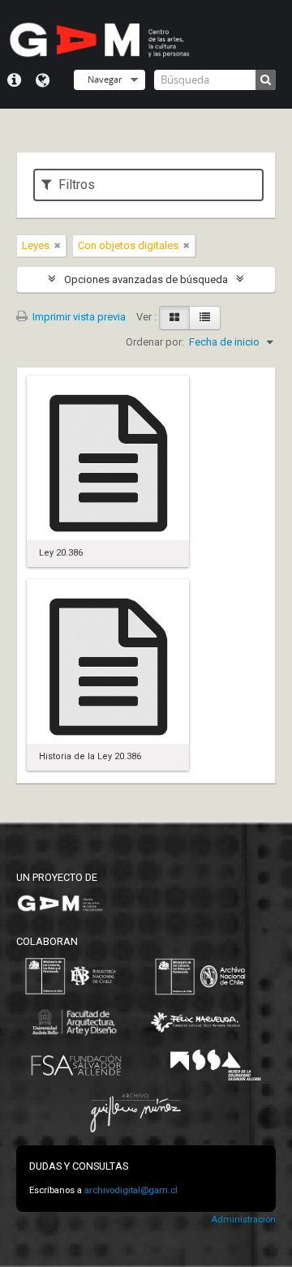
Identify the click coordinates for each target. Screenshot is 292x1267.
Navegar (105, 79)
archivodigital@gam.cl (131, 1190)
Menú (14, 80)
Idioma (42, 80)
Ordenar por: (155, 342)
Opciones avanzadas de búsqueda (146, 279)
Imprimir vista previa (78, 317)
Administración (243, 1219)
